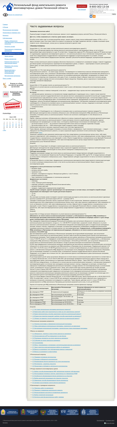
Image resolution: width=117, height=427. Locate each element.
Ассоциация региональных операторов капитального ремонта (93, 412)
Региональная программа (10, 30)
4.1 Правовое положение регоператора (44, 357)
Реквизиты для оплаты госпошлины (11, 66)
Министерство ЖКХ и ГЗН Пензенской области (32, 412)
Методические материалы (12, 75)
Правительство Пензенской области (12, 412)
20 (13, 125)
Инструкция (82, 9)
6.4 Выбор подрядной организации (42, 395)
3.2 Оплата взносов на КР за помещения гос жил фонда (49, 336)
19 (10, 125)
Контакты (5, 422)
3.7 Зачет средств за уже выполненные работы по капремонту (51, 347)
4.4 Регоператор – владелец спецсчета (44, 364)
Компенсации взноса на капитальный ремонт (12, 62)
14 (16, 124)
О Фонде (5, 27)
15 (19, 124)
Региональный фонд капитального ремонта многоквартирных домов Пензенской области (41, 6)
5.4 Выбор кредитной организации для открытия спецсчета (50, 378)
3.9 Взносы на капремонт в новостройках (44, 351)
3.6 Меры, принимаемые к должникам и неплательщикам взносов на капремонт (56, 345)
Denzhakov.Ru (100, 420)
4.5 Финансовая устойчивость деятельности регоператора (49, 366)
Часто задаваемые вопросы (13, 53)
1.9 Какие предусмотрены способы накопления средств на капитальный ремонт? (56, 314)
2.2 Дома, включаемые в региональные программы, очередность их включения (56, 326)
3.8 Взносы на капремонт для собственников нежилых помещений (52, 349)
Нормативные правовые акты (11, 32)
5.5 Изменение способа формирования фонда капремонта (50, 380)
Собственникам (7, 38)
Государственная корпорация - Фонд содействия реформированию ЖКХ (73, 412)
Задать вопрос (9, 56)
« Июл (4, 130)
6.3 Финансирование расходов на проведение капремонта (50, 392)
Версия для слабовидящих (15, 14)
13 (13, 124)
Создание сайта (110, 420)
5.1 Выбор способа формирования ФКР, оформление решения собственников (55, 371)
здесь (40, 132)
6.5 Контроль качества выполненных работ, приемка (48, 397)
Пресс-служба (7, 78)
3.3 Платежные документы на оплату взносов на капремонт (50, 338)
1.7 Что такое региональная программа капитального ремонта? (51, 309)
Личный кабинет (82, 6)
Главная (5, 24)
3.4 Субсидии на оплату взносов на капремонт (46, 340)
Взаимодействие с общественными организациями (10, 71)
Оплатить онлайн (10, 46)
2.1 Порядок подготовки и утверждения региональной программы (52, 324)
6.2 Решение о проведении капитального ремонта (47, 390)
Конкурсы (5, 35)
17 (4, 125)
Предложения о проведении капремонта (13, 50)
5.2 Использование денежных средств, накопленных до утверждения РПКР (54, 373)
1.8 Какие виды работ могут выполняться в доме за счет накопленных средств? (56, 311)
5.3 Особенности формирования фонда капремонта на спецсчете (52, 376)
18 (7, 125)
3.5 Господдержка (37, 342)
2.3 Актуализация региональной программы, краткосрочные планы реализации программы (59, 328)
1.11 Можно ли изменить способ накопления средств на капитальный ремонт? (56, 318)
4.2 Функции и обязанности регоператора (44, 359)
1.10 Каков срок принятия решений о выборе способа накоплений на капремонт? (56, 316)
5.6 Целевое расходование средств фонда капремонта (48, 382)
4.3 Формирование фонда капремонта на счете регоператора (51, 361)
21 (16, 125)
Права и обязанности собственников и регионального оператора (14, 42)
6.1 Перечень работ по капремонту (42, 388)
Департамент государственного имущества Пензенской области (52, 412)
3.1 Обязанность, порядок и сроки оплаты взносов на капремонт (51, 333)
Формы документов (10, 59)
